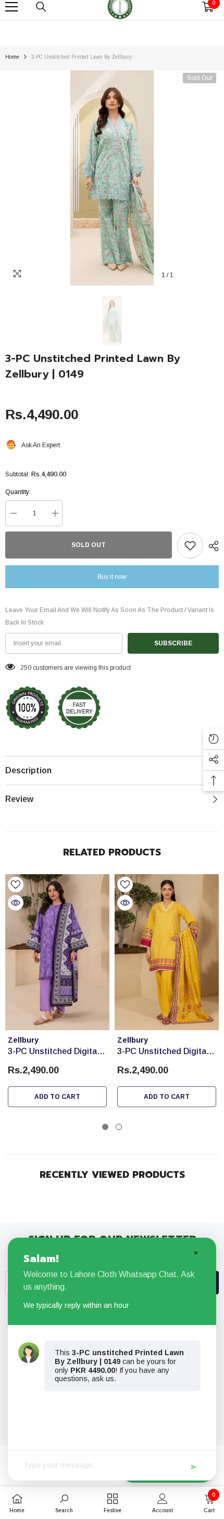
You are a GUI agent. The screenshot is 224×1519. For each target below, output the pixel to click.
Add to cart (57, 1096)
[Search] (41, 7)
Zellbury (23, 1040)
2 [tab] (119, 1127)
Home (12, 57)
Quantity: (18, 492)
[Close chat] (195, 1252)
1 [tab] (105, 1127)
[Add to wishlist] (190, 546)
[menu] (11, 7)
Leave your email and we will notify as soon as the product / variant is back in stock (109, 616)
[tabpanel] (57, 993)
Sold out (88, 545)
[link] (64, 1503)
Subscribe (173, 643)
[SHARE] (211, 546)
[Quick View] (15, 903)
